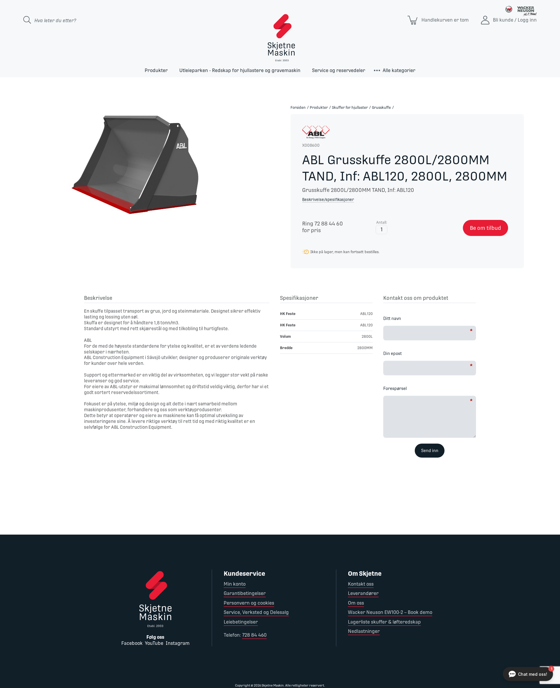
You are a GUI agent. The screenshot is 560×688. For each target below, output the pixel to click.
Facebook (132, 643)
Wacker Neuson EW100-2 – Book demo (390, 612)
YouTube (154, 643)
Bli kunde (503, 20)
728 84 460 (254, 635)
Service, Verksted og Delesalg (256, 612)
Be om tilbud (485, 228)
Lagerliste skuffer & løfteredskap (384, 622)
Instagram (178, 643)
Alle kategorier (399, 70)
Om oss (356, 603)
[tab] (177, 299)
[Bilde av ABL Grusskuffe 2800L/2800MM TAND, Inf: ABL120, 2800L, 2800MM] (140, 164)
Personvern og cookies (249, 603)
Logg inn (527, 20)
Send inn (429, 450)
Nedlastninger (364, 631)
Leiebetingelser (241, 622)
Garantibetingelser (245, 593)
